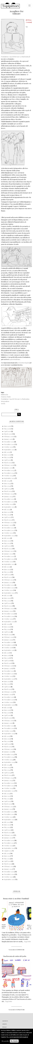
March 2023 (8, 520)
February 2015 (8, 749)
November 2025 (9, 444)
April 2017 (7, 687)
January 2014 (8, 780)
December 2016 (9, 697)
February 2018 (8, 666)
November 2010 (9, 874)
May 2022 (7, 543)
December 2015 (9, 726)
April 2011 (7, 861)
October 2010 (8, 877)
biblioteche (4, 395)
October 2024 (8, 476)
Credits (4, 1024)
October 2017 (8, 676)
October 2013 (8, 788)
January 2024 (8, 496)
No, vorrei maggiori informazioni (17, 1037)
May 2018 (7, 658)
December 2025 (9, 442)
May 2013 (7, 799)
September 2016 (9, 705)
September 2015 (9, 733)
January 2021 (8, 582)
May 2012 (7, 827)
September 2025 (9, 450)
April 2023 (7, 517)
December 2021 (9, 556)
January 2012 (8, 838)
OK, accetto (5, 1041)
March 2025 (8, 463)
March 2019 (8, 634)
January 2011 (8, 869)
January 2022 (8, 554)
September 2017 (9, 679)
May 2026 (7, 429)
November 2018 (9, 645)
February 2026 (8, 436)
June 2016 (7, 710)
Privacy (4, 1027)
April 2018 (7, 661)
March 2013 (7, 804)
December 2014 (9, 754)
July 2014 (7, 765)
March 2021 (8, 577)
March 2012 (8, 832)
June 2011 (7, 856)
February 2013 (8, 806)
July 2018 (7, 653)
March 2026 (8, 434)
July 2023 (7, 509)
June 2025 (7, 455)
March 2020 (8, 606)
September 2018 (9, 650)
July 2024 (7, 481)
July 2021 (7, 567)
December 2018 (9, 642)
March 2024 (8, 491)
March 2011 (7, 864)
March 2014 (8, 775)
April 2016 (7, 715)
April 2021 (7, 575)
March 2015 (7, 746)
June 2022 (7, 541)
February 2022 (8, 551)
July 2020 (7, 595)
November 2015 (9, 728)
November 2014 (9, 757)
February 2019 (8, 637)
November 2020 (9, 588)
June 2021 (7, 569)
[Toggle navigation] (29, 5)
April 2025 (7, 460)
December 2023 (9, 499)
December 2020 (9, 585)
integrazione (5, 401)
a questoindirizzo (14, 359)
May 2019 (7, 629)
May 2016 (7, 713)
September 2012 (9, 819)
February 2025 (8, 465)
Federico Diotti (5, 397)
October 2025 (8, 447)
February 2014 (8, 778)
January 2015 (8, 752)
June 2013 (7, 796)
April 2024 (7, 489)
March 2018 (8, 663)
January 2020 (8, 611)
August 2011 (8, 851)
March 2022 (8, 549)
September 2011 (9, 848)
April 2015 (7, 744)
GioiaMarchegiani (23, 363)
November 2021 (9, 559)
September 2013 (9, 791)
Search (19, 414)
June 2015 (7, 739)
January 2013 (8, 809)
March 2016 (8, 718)
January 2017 (8, 694)
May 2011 (7, 859)
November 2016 (9, 700)
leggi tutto (27, 941)
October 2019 (8, 619)
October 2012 (8, 817)
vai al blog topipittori (16, 950)
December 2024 (9, 470)
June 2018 (7, 655)
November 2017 (9, 674)
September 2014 (9, 762)
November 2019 (9, 616)
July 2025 (7, 452)
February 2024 (8, 494)
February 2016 (8, 720)
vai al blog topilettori (16, 1010)
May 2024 (7, 486)
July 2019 (7, 624)
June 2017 (7, 681)
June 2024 (7, 483)
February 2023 (8, 522)
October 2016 (8, 702)
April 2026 (7, 431)
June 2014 (7, 767)
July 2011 (7, 853)
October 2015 (8, 731)
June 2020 (7, 598)
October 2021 (8, 562)
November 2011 (9, 843)
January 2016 (8, 723)
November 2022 (9, 530)
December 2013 (9, 783)
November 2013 (9, 786)
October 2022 (8, 533)
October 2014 (8, 760)
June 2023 (7, 512)
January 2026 (8, 439)
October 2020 (8, 590)
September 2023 (9, 507)
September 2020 (9, 593)
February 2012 (8, 835)
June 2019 (7, 627)
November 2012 (9, 814)
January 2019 (8, 640)
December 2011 (9, 840)
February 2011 (8, 866)
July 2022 (7, 538)
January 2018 (8, 668)
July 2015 (7, 736)
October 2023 (8, 504)
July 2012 (7, 822)
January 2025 (8, 468)
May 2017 (7, 684)
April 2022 (7, 546)
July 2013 (7, 793)
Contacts (5, 1021)
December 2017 (9, 671)
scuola (3, 403)
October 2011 (8, 846)
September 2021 (9, 564)
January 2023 (8, 525)
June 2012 (7, 825)
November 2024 (9, 473)
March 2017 (7, 689)
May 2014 (7, 770)
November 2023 (9, 502)
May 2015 (7, 741)
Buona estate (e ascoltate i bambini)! (16, 899)
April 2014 (7, 773)
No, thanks (14, 1041)
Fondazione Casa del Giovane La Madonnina (15, 399)
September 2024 (9, 478)
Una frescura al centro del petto (14, 956)
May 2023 (7, 515)
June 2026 (7, 426)
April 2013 (7, 801)
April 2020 (7, 603)
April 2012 (7, 830)
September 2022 (9, 536)
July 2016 (7, 707)
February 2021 (8, 580)
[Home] (10, 5)
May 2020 (7, 601)
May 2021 (7, 572)
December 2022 (9, 528)
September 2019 (9, 621)
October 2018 (8, 647)
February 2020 (9, 608)
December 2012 (9, 812)
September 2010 (9, 879)
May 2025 (7, 457)
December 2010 (9, 872)
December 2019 (9, 614)
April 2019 (7, 632)
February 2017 (8, 692)
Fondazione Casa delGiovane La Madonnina (15, 57)
